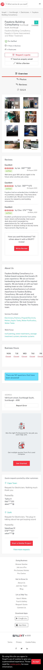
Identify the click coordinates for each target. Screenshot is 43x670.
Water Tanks (10, 323)
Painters (17, 318)
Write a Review (22, 63)
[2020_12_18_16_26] (30, 116)
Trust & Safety (21, 601)
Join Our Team (21, 586)
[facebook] (16, 649)
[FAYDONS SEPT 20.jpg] (30, 130)
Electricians (25, 12)
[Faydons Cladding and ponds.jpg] (30, 144)
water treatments (23, 334)
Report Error (21, 405)
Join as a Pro (21, 567)
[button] (39, 4)
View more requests (21, 549)
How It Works (21, 598)
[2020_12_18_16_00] (30, 103)
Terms (10, 642)
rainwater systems (27, 336)
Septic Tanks (16, 321)
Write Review (21, 248)
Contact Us (21, 608)
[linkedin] (27, 649)
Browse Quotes (21, 564)
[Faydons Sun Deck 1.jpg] (12, 144)
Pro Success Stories (21, 570)
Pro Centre (21, 573)
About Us (21, 583)
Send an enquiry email (23, 59)
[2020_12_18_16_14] (12, 103)
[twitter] (21, 649)
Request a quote (22, 55)
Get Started (21, 463)
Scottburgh (13, 12)
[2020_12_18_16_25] (12, 130)
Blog (21, 589)
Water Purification (29, 321)
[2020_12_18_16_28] (12, 116)
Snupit (4, 12)
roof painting (10, 334)
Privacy (19, 642)
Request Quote (21, 605)
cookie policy (15, 664)
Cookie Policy (30, 642)
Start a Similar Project (21, 543)
